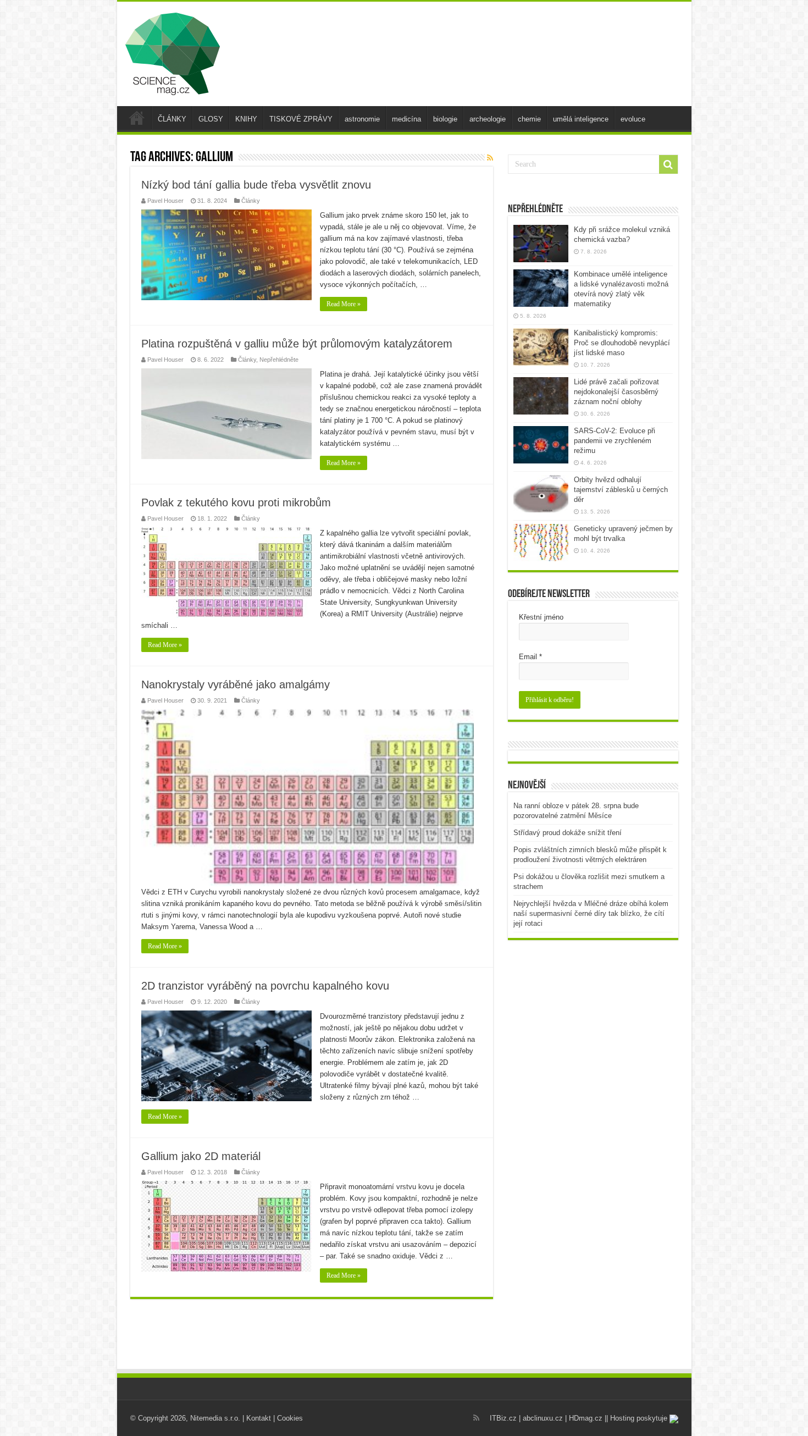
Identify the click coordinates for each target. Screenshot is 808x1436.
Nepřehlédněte (278, 359)
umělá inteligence (580, 119)
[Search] (668, 164)
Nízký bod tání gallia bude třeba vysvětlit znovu (256, 185)
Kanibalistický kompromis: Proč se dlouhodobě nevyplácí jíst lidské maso (622, 343)
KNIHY (246, 119)
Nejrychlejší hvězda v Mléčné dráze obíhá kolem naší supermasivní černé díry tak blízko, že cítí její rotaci (590, 913)
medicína (406, 119)
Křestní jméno (541, 617)
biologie (445, 119)
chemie (529, 119)
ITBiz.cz (503, 1418)
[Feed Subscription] (490, 157)
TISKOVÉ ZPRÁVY (301, 119)
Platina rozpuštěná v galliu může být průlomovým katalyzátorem (296, 344)
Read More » (343, 304)
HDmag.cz (585, 1418)
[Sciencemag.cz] (172, 51)
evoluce (633, 119)
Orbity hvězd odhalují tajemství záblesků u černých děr (621, 490)
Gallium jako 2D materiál (201, 1156)
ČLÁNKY (172, 119)
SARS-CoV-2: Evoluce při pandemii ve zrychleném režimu (614, 441)
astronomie (362, 119)
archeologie (487, 119)
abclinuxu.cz (543, 1418)
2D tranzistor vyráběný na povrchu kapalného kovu (265, 986)
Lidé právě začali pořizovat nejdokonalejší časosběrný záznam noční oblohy (616, 392)
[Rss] (476, 1417)
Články (250, 200)
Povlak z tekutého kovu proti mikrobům (236, 502)
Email (530, 657)
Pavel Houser (165, 200)
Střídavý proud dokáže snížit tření (567, 833)
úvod (137, 117)
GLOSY (210, 119)
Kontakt (258, 1418)
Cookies (290, 1418)
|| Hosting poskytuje (637, 1418)
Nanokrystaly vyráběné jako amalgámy (235, 684)
